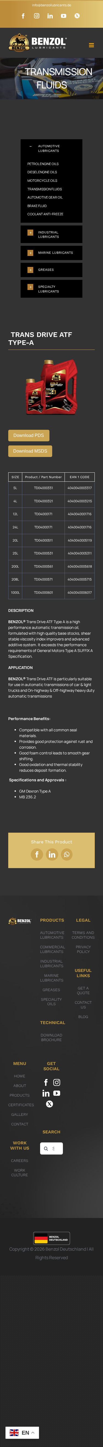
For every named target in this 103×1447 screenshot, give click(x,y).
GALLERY (19, 1114)
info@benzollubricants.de (51, 5)
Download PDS (28, 435)
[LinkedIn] (46, 1093)
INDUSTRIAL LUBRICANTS (51, 963)
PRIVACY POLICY (83, 949)
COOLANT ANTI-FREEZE (45, 214)
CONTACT (19, 1124)
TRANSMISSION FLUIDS (44, 189)
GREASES (51, 990)
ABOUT (19, 1085)
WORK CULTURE (19, 1172)
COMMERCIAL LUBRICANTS (52, 949)
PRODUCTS (20, 1095)
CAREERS (19, 1160)
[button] (51, 148)
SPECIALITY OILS (51, 1001)
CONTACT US (83, 1004)
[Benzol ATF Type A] (51, 359)
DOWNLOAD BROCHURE (51, 1037)
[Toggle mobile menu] (92, 45)
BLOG (83, 1016)
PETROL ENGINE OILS (43, 163)
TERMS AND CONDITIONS (83, 934)
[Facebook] (46, 1082)
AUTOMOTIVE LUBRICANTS (52, 934)
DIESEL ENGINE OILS (42, 172)
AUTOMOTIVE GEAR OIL (45, 197)
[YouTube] (56, 1093)
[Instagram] (56, 1082)
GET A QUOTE (83, 990)
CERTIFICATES (21, 1105)
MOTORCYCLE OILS (42, 180)
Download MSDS (30, 451)
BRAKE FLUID (37, 205)
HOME (19, 1076)
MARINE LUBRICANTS (51, 977)
